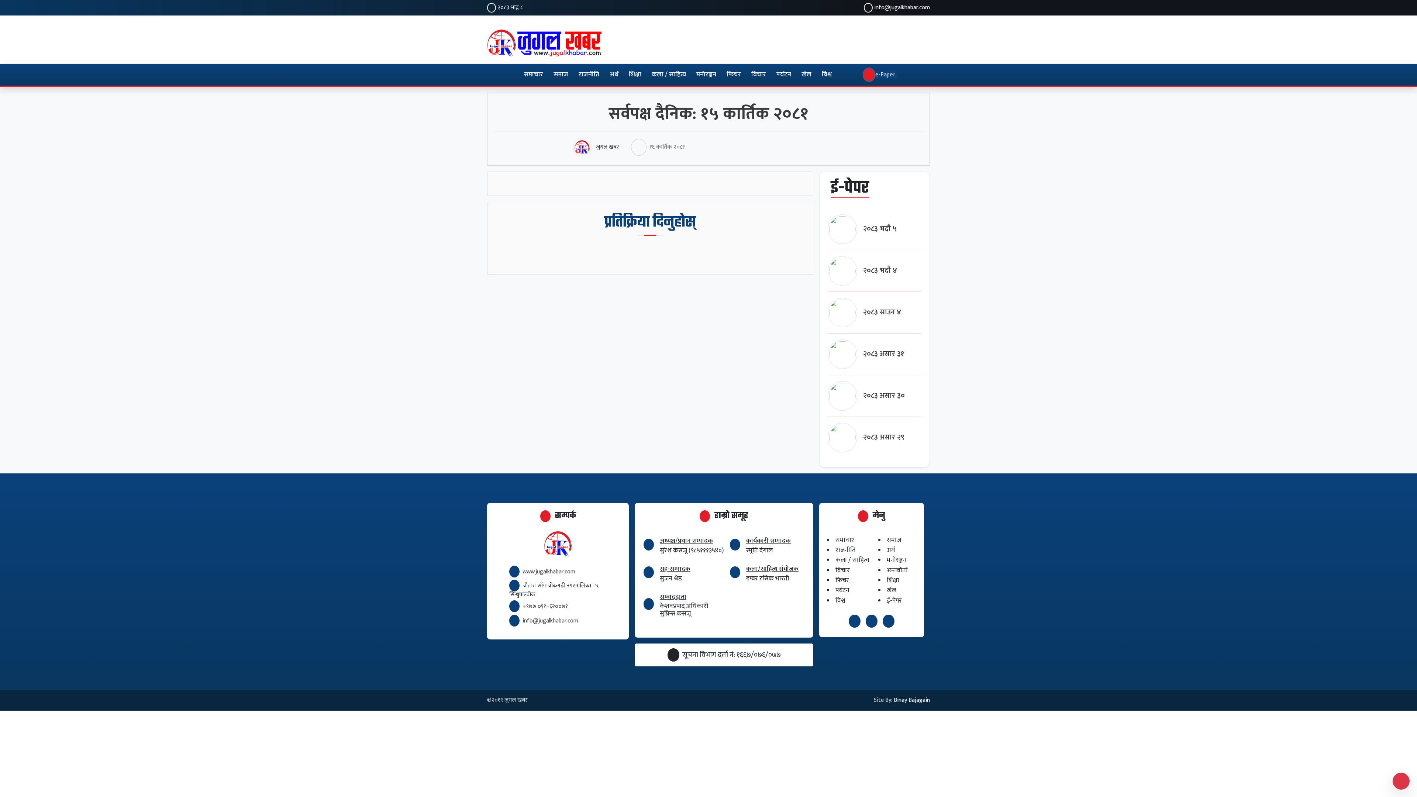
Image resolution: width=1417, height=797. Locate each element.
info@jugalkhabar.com (902, 8)
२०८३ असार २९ (883, 437)
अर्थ (614, 74)
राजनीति (589, 74)
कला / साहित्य (669, 74)
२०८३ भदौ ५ (880, 229)
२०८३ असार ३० (884, 396)
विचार (758, 74)
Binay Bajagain (912, 700)
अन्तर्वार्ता (897, 570)
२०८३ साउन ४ (882, 312)
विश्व (827, 74)
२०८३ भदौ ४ (880, 271)
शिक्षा (635, 74)
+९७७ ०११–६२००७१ (545, 606)
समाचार (533, 74)
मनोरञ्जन (706, 74)
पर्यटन (783, 74)
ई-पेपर (894, 600)
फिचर (734, 74)
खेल (806, 74)
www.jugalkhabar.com (549, 572)
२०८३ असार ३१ (883, 354)
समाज (561, 74)
